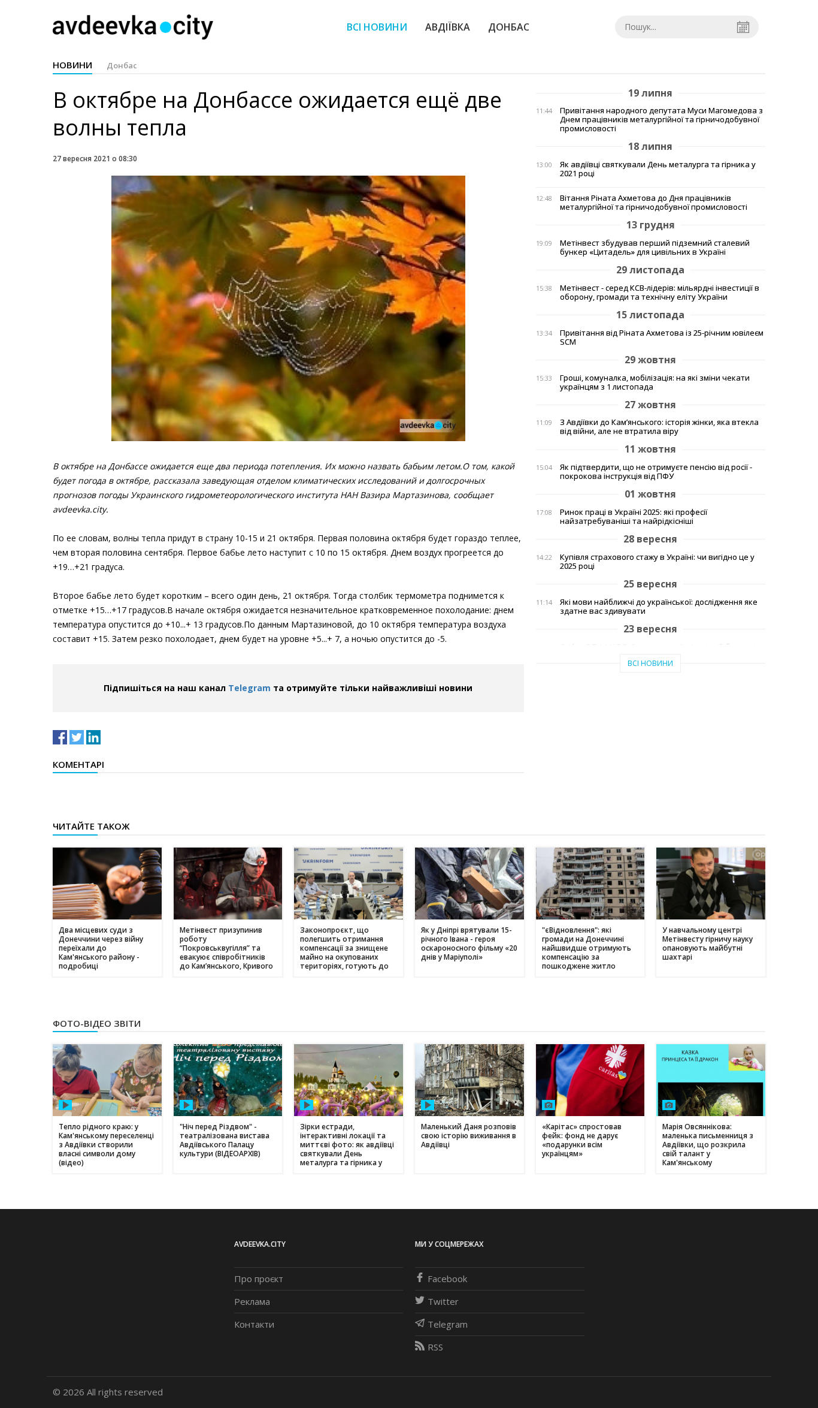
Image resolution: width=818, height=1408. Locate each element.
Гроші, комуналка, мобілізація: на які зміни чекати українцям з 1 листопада (655, 382)
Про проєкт (258, 1279)
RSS (435, 1347)
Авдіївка (447, 27)
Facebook (447, 1279)
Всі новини (377, 27)
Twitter (443, 1301)
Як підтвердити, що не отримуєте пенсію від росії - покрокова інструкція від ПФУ (656, 472)
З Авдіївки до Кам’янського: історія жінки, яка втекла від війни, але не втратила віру (659, 427)
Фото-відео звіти (97, 1023)
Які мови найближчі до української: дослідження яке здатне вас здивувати (659, 607)
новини (72, 65)
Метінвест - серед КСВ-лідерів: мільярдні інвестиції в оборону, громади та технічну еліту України (659, 293)
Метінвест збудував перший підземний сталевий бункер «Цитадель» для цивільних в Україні (655, 248)
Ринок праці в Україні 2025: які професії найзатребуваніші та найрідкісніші (633, 517)
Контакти (254, 1324)
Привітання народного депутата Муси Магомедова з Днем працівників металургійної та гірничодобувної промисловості (661, 119)
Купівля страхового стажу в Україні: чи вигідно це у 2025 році (657, 562)
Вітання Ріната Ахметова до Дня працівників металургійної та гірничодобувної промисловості (653, 203)
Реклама (252, 1301)
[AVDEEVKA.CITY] (133, 26)
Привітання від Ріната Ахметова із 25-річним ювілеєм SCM (662, 337)
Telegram (249, 688)
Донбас (508, 27)
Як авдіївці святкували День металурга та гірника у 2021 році (658, 169)
